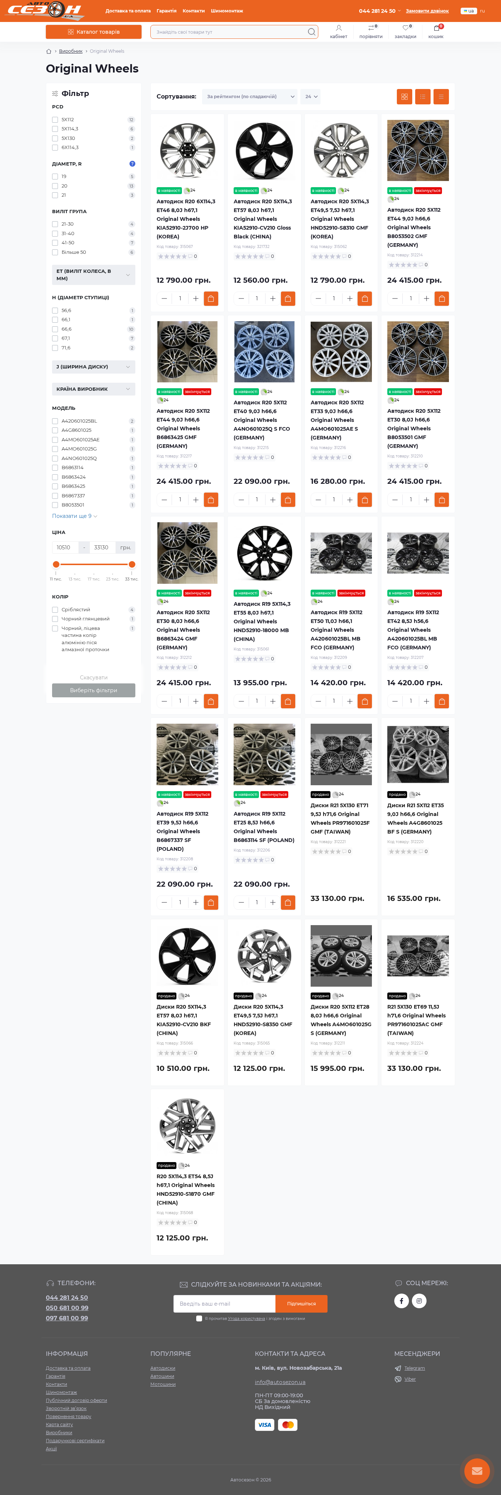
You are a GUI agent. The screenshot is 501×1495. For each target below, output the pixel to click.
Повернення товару (68, 1416)
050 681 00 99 (67, 1308)
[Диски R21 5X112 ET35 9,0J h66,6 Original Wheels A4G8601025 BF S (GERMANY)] (418, 754)
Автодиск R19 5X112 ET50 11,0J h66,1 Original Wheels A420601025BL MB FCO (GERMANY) (336, 630)
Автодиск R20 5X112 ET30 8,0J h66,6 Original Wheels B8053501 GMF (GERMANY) (413, 428)
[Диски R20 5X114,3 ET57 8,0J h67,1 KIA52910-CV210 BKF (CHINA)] (187, 956)
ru (482, 11)
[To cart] (211, 299)
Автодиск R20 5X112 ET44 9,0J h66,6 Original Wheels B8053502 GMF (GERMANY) (413, 227)
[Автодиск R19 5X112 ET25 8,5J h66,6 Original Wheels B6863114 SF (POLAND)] (264, 754)
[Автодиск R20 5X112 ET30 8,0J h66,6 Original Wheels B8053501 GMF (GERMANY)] (418, 352)
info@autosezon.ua (280, 1382)
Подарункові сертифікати (75, 1440)
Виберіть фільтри (93, 690)
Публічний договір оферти (76, 1400)
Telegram (415, 1368)
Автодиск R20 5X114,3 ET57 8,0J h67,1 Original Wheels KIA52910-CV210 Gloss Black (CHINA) (263, 219)
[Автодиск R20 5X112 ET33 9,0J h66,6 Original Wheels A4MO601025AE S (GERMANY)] (341, 352)
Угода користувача (246, 1318)
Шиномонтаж (227, 11)
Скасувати (94, 677)
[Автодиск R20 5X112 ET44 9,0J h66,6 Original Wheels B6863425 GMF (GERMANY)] (187, 352)
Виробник (71, 51)
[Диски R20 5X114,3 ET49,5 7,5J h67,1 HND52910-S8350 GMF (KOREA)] (264, 956)
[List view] (423, 96)
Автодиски (162, 1368)
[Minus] (164, 298)
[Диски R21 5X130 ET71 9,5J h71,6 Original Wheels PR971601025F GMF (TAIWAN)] (341, 754)
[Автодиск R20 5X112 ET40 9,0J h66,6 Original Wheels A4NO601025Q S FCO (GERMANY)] (264, 352)
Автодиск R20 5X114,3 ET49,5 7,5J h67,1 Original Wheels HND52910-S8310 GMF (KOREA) (340, 219)
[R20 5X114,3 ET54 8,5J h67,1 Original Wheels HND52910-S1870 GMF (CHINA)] (187, 1126)
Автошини (162, 1376)
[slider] (56, 564)
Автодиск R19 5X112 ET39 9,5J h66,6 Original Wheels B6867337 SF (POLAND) (182, 831)
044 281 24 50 (67, 1297)
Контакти (194, 11)
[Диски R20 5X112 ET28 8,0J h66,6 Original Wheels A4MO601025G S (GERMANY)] (341, 956)
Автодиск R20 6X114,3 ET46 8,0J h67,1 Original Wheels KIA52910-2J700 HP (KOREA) (186, 219)
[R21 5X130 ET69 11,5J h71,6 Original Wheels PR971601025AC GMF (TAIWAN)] (418, 956)
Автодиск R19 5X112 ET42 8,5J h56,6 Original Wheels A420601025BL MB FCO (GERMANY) (413, 630)
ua (471, 11)
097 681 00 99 (67, 1318)
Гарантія (167, 11)
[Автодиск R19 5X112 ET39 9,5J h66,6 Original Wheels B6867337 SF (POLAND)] (187, 754)
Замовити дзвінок (427, 11)
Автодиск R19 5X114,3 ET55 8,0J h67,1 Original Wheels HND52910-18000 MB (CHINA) (262, 621)
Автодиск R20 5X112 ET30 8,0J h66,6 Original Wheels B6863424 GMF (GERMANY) (183, 630)
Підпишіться (301, 1303)
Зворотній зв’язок (66, 1408)
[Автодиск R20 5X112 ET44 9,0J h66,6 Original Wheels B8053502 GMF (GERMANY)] (418, 150)
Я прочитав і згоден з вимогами (255, 1318)
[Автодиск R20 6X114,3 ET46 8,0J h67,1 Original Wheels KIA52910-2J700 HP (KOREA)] (187, 150)
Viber (410, 1379)
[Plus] (196, 298)
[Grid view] (404, 96)
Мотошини (163, 1384)
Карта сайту (59, 1424)
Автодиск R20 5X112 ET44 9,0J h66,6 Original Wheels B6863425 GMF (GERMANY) (183, 428)
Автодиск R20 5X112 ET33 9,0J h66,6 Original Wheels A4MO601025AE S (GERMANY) (337, 420)
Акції (51, 1448)
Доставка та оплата (128, 11)
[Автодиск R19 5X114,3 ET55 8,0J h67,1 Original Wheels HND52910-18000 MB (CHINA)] (264, 553)
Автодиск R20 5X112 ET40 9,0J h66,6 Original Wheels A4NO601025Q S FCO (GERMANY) (262, 420)
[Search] (311, 32)
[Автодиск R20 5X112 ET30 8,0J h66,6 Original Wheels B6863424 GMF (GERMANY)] (187, 553)
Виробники (59, 1432)
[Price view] (441, 96)
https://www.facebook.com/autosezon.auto (401, 1301)
